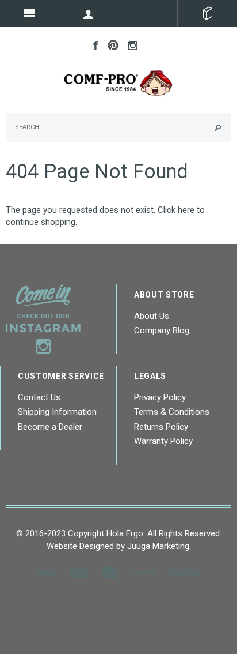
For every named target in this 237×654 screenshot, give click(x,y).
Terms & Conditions (171, 412)
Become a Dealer (50, 427)
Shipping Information (57, 412)
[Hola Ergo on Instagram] (130, 44)
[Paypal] (185, 572)
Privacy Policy (160, 397)
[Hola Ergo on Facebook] (92, 44)
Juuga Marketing (158, 546)
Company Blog (161, 330)
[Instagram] (43, 318)
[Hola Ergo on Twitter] (110, 44)
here (186, 210)
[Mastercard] (79, 572)
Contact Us (39, 397)
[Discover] (142, 572)
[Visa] (45, 572)
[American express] (109, 572)
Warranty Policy (163, 441)
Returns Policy (161, 427)
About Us (151, 316)
